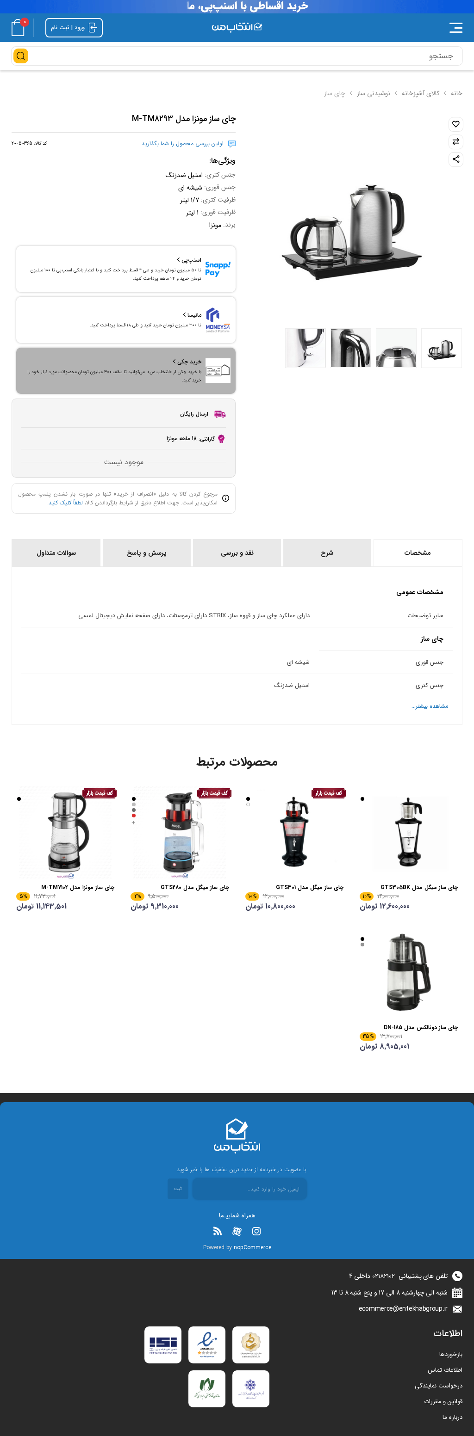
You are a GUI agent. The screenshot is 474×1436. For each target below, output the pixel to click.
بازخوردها (450, 1354)
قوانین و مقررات (443, 1401)
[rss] (217, 1231)
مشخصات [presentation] (418, 553)
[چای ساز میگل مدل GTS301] (294, 832)
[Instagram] (256, 1231)
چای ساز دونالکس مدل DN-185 (421, 1027)
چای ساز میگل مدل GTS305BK (419, 887)
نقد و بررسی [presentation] (237, 553)
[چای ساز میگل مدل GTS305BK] (408, 832)
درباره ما (452, 1417)
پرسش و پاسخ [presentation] (147, 553)
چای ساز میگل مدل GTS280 (195, 887)
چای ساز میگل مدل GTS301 (309, 887)
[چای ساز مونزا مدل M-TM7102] (65, 832)
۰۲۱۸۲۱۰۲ (383, 1276)
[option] (441, 348)
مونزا (215, 225)
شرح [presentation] (327, 553)
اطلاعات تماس (445, 1370)
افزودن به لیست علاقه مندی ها (456, 124)
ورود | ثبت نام (69, 27)
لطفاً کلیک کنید (66, 502)
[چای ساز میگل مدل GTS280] (179, 832)
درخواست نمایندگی (438, 1386)
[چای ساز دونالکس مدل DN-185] (408, 972)
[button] (371, 27)
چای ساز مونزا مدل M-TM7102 (77, 887)
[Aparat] (237, 1231)
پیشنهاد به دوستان (456, 159)
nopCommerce (252, 1247)
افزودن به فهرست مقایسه (456, 142)
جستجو (21, 56)
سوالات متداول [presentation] (56, 553)
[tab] (417, 553)
